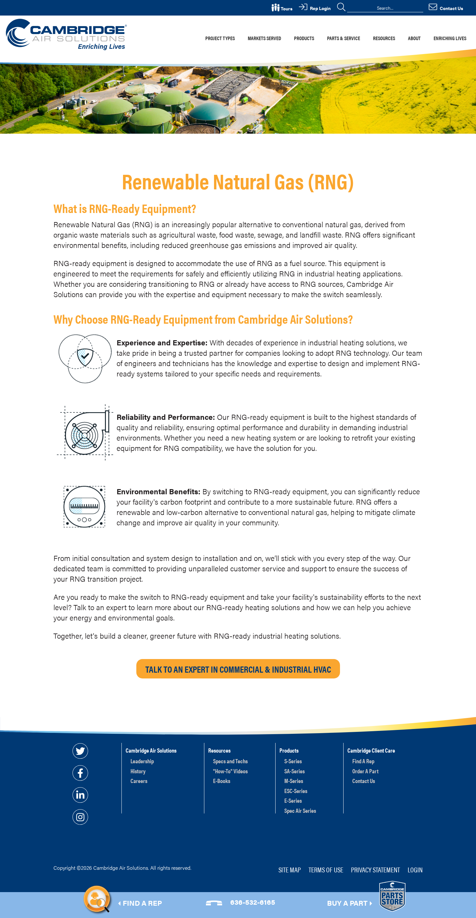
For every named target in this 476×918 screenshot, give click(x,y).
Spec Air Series (300, 810)
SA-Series (294, 771)
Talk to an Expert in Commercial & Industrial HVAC (238, 668)
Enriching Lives (450, 38)
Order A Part (365, 771)
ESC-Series (295, 791)
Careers (138, 781)
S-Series (293, 761)
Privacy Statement (375, 869)
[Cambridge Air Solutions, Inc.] (67, 34)
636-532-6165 (252, 902)
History (138, 771)
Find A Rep (363, 761)
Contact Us (363, 781)
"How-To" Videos (230, 771)
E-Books (221, 781)
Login (415, 869)
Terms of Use (326, 869)
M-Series (293, 781)
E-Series (293, 800)
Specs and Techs (230, 761)
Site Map (289, 869)
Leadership (142, 761)
